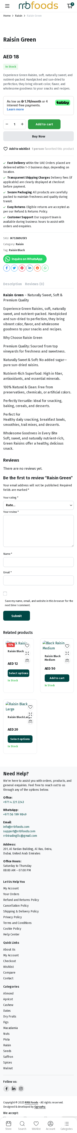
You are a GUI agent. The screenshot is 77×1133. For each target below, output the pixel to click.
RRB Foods (31, 1102)
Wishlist (8, 967)
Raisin (18, 15)
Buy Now (38, 136)
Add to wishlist (19, 149)
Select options (18, 673)
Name (7, 553)
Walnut (8, 1068)
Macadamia (10, 1028)
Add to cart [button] (57, 678)
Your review (11, 511)
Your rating (10, 497)
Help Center (11, 934)
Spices (7, 1062)
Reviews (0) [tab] (34, 284)
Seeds (7, 1051)
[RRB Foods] (38, 6)
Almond (8, 993)
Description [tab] (12, 284)
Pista (6, 1039)
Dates (7, 1011)
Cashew (8, 1005)
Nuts (6, 1034)
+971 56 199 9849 (14, 814)
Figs (5, 1022)
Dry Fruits (9, 1016)
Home (6, 15)
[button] (70, 6)
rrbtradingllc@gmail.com (20, 836)
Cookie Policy (12, 929)
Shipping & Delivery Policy (21, 911)
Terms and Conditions (17, 923)
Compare (9, 972)
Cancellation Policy (16, 906)
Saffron (8, 1057)
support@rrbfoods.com (19, 831)
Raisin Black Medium (53, 658)
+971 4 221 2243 (13, 802)
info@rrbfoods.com (16, 827)
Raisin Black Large (20, 717)
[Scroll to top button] (70, 1114)
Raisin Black (17, 250)
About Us (9, 949)
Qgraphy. (40, 1106)
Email (7, 572)
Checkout (9, 961)
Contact (8, 978)
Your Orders (11, 894)
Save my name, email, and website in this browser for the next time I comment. (39, 603)
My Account (10, 888)
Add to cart (44, 124)
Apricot (8, 999)
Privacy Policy (12, 917)
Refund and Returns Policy (21, 900)
